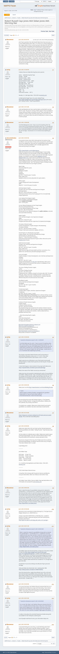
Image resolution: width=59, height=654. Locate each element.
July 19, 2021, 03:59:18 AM (24, 624)
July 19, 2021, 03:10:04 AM (24, 509)
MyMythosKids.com (23, 157)
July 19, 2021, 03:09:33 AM (24, 487)
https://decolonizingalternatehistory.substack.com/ (29, 324)
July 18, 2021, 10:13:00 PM (24, 69)
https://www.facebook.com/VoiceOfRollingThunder (41, 387)
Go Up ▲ (54, 652)
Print (53, 35)
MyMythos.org (41, 156)
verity (8, 70)
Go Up (5, 637)
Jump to (34, 643)
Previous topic (44, 31)
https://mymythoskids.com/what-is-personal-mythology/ (32, 367)
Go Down (6, 35)
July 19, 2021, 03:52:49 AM (24, 584)
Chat (35, 10)
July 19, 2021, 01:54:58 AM (24, 337)
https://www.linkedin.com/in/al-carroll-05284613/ (29, 331)
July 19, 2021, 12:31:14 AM (24, 106)
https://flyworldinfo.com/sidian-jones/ (28, 503)
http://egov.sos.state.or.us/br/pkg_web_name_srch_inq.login (33, 520)
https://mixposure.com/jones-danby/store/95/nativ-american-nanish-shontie (35, 415)
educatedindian (11, 138)
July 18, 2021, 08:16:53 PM (24, 39)
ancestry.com (43, 95)
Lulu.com (34, 261)
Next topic (51, 31)
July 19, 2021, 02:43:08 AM (24, 426)
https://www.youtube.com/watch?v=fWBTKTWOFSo (31, 569)
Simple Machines (13, 652)
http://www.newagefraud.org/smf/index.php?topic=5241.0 (33, 99)
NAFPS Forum (10, 6)
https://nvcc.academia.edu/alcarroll (26, 326)
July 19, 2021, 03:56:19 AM (24, 598)
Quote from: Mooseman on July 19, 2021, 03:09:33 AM (32, 529)
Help (43, 652)
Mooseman (10, 39)
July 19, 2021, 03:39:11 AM (24, 526)
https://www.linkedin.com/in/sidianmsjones (29, 150)
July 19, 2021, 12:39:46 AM (24, 122)
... (17, 35)
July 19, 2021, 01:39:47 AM (24, 137)
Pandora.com (22, 240)
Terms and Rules (48, 652)
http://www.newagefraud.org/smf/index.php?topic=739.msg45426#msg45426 (33, 552)
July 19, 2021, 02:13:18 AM (24, 412)
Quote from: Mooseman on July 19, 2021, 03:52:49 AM (32, 601)
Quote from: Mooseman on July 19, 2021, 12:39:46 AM (32, 340)
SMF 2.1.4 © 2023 (6, 652)
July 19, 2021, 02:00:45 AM (24, 385)
